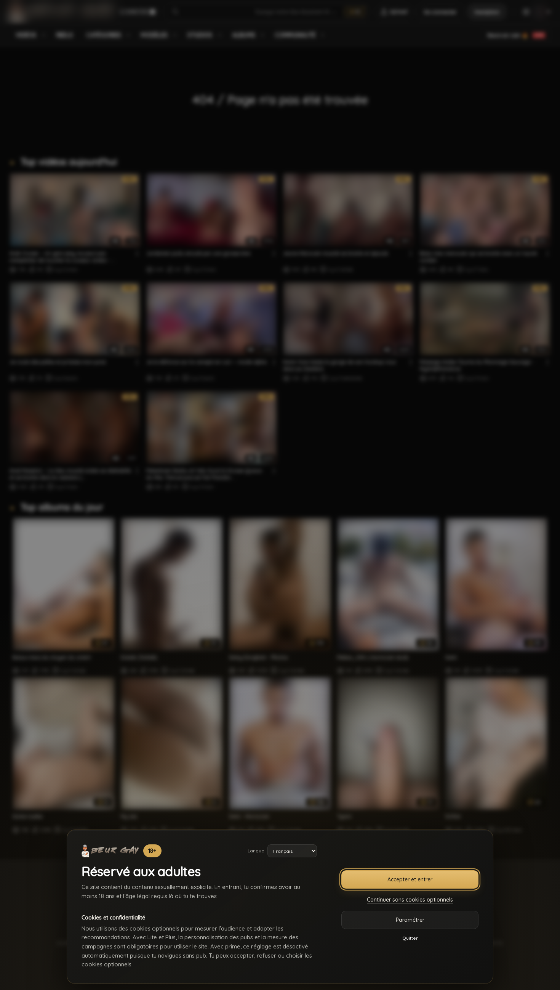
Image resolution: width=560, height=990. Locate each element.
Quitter (410, 938)
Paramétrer (410, 919)
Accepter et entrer (409, 879)
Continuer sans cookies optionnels (410, 899)
